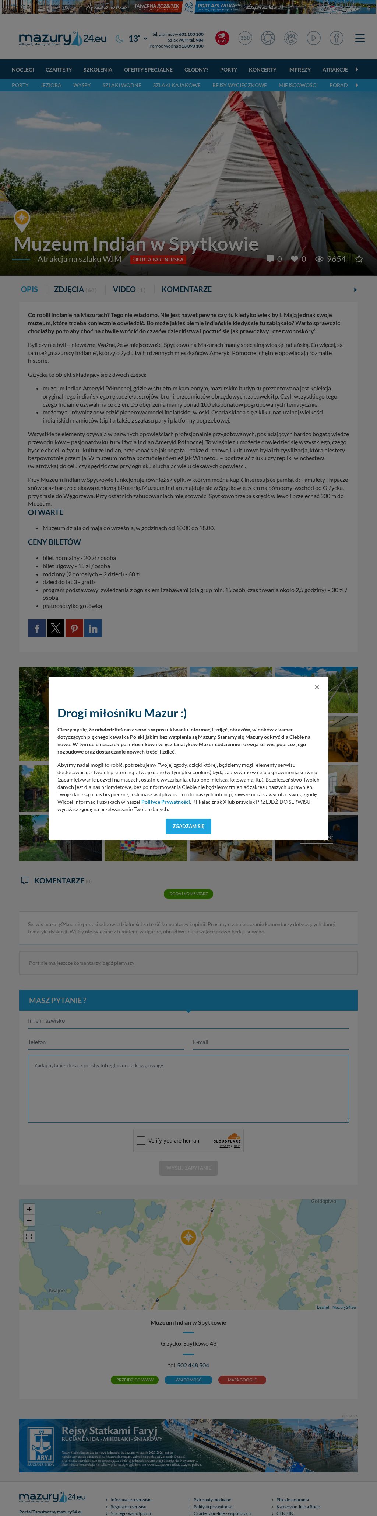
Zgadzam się (189, 826)
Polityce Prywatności (165, 802)
